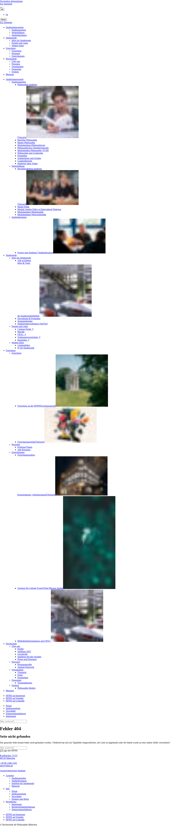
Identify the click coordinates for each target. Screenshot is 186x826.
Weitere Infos (18, 45)
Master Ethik (23, 207)
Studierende (11, 38)
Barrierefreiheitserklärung (23, 807)
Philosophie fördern (26, 688)
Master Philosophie (26, 142)
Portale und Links (20, 43)
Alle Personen (23, 449)
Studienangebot (19, 30)
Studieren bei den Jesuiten (29, 656)
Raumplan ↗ (23, 340)
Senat (20, 675)
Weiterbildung (18, 32)
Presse (9, 706)
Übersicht (21, 672)
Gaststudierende (24, 161)
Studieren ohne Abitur (27, 163)
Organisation (17, 66)
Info (8, 788)
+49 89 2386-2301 (8, 763)
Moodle (21, 331)
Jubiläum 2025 (24, 651)
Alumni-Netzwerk (25, 667)
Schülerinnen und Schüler (29, 158)
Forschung (11, 48)
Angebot (10, 775)
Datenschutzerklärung (16, 713)
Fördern (15, 72)
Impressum (11, 716)
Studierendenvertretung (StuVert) (32, 324)
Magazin (10, 74)
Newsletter (11, 711)
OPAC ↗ (21, 334)
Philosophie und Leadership (30, 153)
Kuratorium (22, 677)
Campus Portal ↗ (25, 329)
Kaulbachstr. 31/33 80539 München (8, 756)
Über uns (16, 61)
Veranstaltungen (24, 683)
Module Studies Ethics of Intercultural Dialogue (39, 209)
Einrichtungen (18, 56)
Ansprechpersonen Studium (12, 770)
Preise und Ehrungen (27, 659)
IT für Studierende (25, 348)
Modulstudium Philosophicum (31, 145)
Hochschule (11, 58)
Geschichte (22, 654)
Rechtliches (11, 801)
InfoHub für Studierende (23, 783)
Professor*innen (24, 447)
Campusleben (23, 345)
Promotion (22, 155)
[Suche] (1, 7)
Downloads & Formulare (28, 318)
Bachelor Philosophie (27, 140)
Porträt (20, 649)
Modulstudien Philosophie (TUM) (33, 150)
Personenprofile (24, 664)
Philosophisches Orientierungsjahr (33, 148)
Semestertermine (25, 321)
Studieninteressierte (15, 27)
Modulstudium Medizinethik (30, 212)
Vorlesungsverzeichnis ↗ (28, 337)
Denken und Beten (20, 799)
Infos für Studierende (21, 40)
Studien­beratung (19, 35)
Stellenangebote (13, 708)
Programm (16, 69)
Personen (16, 53)
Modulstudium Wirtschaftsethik (31, 214)
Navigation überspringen (11, 1)
